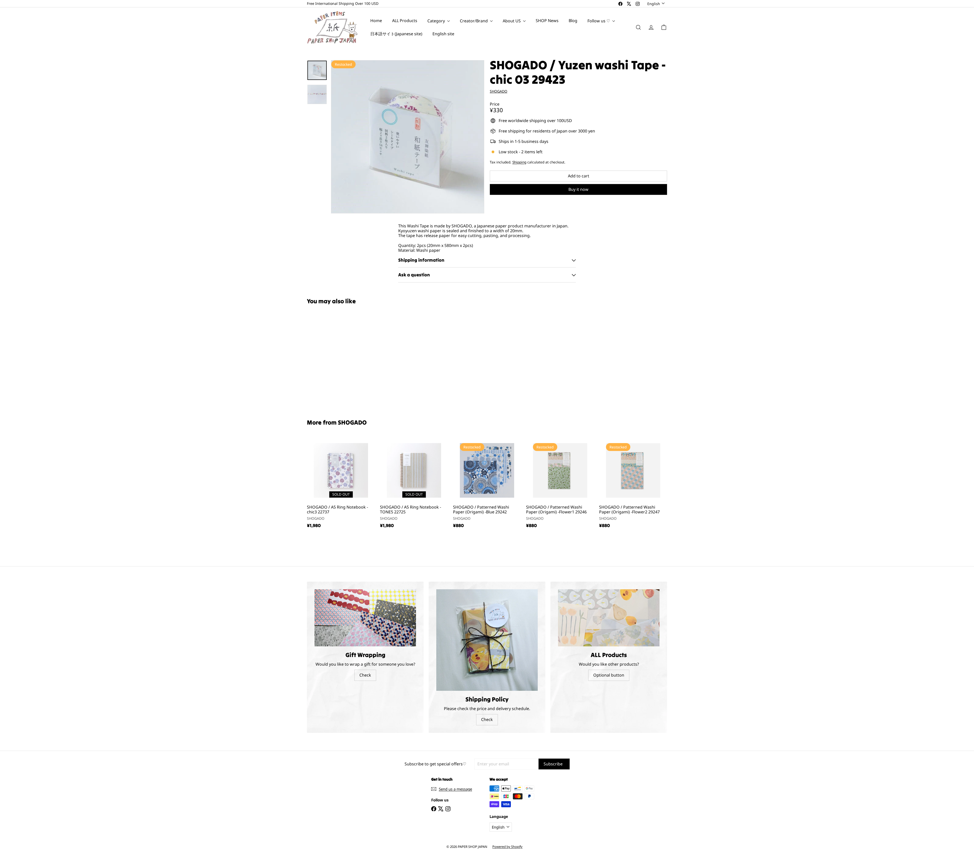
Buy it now (578, 189)
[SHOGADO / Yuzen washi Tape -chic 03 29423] (335, 358)
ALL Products (404, 21)
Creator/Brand (474, 21)
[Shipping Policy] (487, 640)
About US (512, 21)
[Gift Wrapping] (365, 617)
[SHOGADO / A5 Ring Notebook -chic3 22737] (341, 484)
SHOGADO (352, 422)
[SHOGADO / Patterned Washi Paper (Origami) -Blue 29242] (487, 484)
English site (443, 34)
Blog (573, 21)
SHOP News (547, 21)
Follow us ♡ (599, 21)
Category (436, 21)
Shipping (519, 162)
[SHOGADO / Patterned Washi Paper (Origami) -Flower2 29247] (633, 484)
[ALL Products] (608, 617)
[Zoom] (407, 136)
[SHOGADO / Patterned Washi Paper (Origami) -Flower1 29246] (560, 484)
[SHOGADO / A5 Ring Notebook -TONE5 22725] (414, 484)
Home (376, 21)
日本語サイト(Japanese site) (396, 34)
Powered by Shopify (507, 846)
